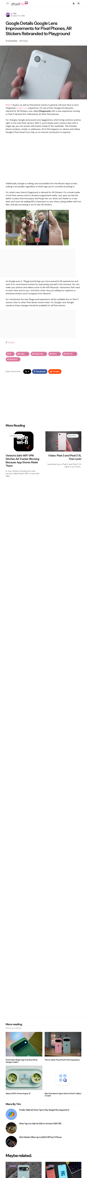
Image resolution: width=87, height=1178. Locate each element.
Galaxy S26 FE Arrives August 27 (18, 1093)
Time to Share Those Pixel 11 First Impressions (62, 1060)
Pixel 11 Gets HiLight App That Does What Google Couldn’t (21, 1061)
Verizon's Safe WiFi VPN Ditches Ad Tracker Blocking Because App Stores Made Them (22, 460)
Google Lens (22, 108)
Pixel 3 (55, 354)
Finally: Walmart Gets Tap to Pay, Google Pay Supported (44, 1110)
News (51, 1166)
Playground (14, 359)
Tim (14, 13)
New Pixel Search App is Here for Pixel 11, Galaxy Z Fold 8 (63, 1094)
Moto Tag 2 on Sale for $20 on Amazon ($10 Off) (40, 1123)
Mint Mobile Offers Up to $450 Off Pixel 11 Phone (40, 1137)
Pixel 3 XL (70, 354)
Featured (13, 1166)
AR (11, 354)
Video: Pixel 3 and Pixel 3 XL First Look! (64, 457)
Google (11, 342)
